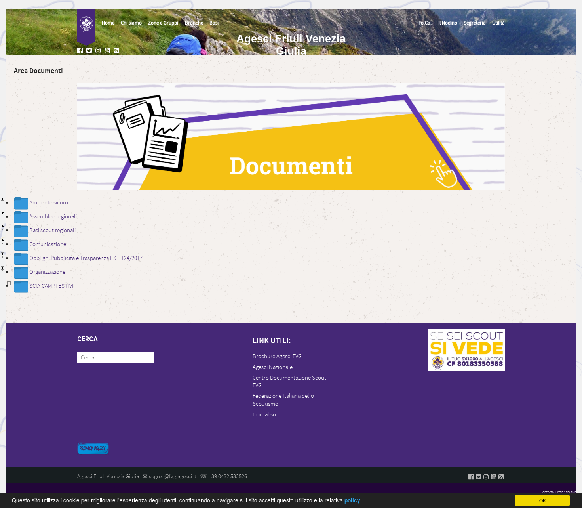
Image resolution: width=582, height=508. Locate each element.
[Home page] (86, 27)
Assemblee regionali (53, 216)
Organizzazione (47, 272)
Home (108, 23)
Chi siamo (131, 23)
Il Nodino (447, 23)
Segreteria (475, 23)
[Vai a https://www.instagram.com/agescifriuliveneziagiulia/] (99, 51)
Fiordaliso (264, 414)
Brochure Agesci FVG (277, 356)
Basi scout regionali (52, 230)
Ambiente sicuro (48, 202)
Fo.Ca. (425, 23)
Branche (194, 23)
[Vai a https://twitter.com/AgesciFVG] (89, 51)
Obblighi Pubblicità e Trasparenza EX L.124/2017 (86, 258)
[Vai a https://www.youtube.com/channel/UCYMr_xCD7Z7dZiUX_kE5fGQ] (108, 51)
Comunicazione (47, 244)
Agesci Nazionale (273, 367)
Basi (214, 23)
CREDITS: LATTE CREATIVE (559, 493)
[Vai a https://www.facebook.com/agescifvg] (80, 51)
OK (542, 500)
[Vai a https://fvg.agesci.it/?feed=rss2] (117, 51)
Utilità (498, 23)
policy (352, 500)
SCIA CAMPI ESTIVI (51, 286)
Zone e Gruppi (163, 23)
